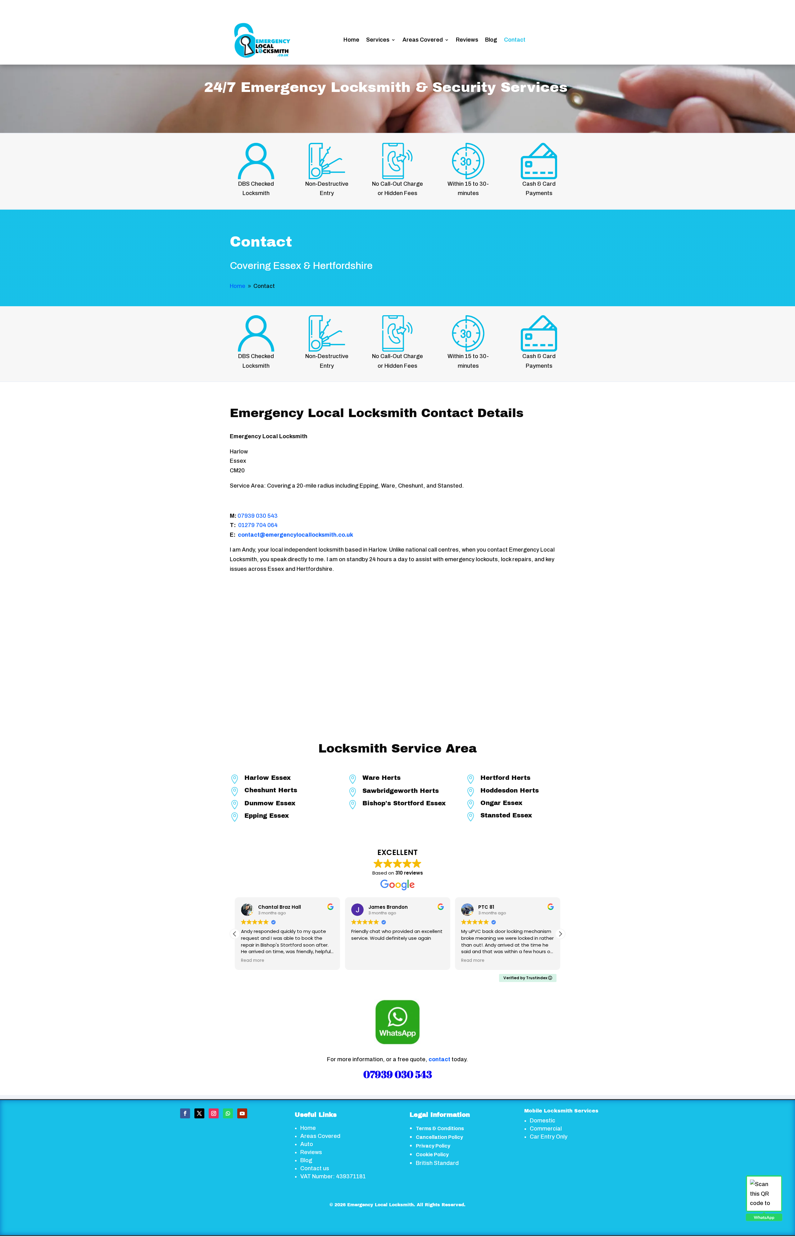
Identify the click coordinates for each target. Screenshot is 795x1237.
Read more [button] (363, 960)
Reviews (467, 40)
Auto (306, 1144)
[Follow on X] (199, 1113)
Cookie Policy (432, 1154)
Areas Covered (422, 40)
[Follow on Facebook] (185, 1113)
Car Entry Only (548, 1137)
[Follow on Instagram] (214, 1113)
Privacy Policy (433, 1145)
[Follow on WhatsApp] (228, 1113)
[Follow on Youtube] (242, 1113)
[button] (560, 934)
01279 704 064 (258, 525)
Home (351, 40)
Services (377, 40)
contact (439, 1059)
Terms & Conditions (440, 1128)
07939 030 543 (258, 516)
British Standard (437, 1163)
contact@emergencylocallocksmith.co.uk (295, 535)
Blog (491, 40)
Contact (514, 40)
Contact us (314, 1168)
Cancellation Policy (439, 1137)
